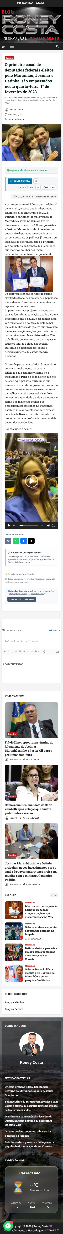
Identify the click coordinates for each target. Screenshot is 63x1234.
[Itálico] (8, 651)
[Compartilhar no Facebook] (23, 541)
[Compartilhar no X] (31, 541)
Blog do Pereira (14, 1009)
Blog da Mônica (14, 1002)
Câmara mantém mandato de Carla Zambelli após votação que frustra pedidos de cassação (28, 809)
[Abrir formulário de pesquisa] (57, 46)
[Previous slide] (52, 895)
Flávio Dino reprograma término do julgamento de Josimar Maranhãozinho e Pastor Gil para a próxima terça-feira (29, 748)
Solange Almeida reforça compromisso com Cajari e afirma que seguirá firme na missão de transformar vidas (14, 973)
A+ (53, 187)
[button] (3, 46)
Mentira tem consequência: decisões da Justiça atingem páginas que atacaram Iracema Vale (28, 1120)
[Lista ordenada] (20, 651)
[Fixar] (16, 651)
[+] (43, 651)
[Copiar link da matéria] (8, 541)
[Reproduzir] (9, 525)
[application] (31, 481)
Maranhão (30, 902)
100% (45, 187)
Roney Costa (16, 109)
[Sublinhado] (12, 651)
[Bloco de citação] (28, 651)
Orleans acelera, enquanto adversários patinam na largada (14, 910)
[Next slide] (56, 895)
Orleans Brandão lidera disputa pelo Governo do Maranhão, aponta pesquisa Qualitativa (14, 952)
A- (38, 187)
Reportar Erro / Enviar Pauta (21, 599)
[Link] (36, 651)
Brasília (9, 58)
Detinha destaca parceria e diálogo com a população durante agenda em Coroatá (14, 931)
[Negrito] (5, 651)
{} (39, 651)
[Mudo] (48, 525)
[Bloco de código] (32, 651)
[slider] (29, 525)
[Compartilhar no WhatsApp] (16, 541)
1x (36, 181)
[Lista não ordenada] (24, 651)
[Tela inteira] (54, 525)
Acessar (56, 630)
